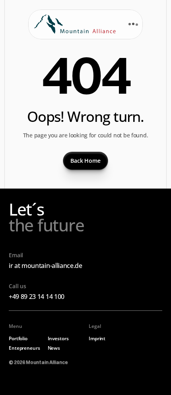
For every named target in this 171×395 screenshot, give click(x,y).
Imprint (97, 338)
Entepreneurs (24, 348)
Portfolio (18, 338)
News (54, 348)
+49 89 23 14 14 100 (36, 296)
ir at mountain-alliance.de (45, 265)
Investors (58, 338)
